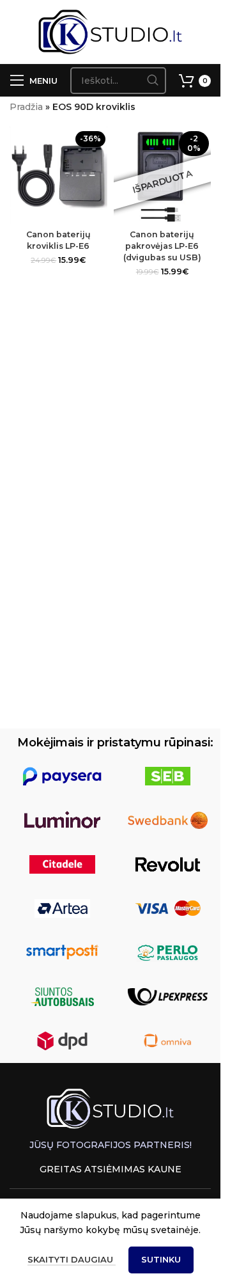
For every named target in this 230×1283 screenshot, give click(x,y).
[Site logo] (110, 31)
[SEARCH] (152, 80)
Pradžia (26, 107)
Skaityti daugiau (71, 1259)
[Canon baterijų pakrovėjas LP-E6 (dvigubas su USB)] (162, 175)
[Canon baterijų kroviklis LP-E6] (58, 175)
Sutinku (161, 1259)
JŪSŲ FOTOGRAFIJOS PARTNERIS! (110, 1145)
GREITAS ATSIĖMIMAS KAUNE (110, 1169)
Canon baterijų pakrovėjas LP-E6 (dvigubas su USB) (162, 246)
